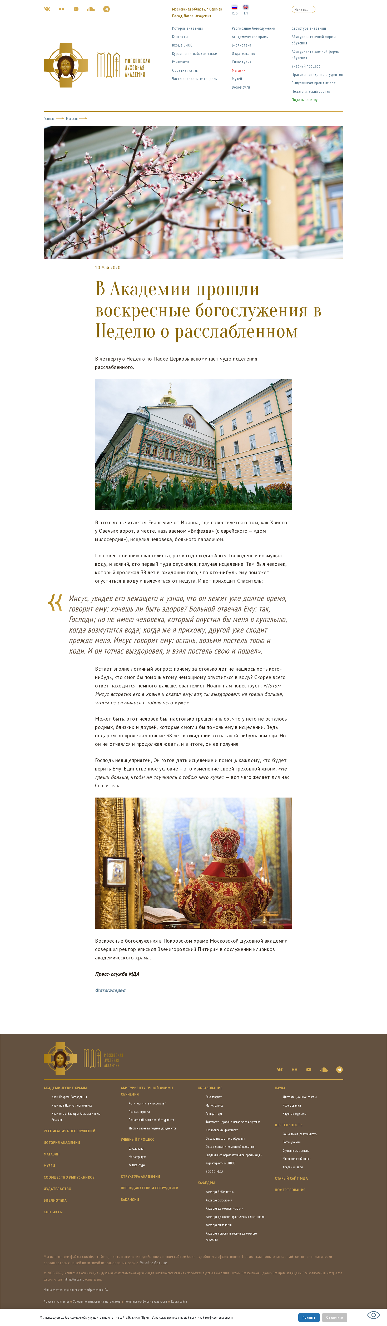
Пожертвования (290, 1190)
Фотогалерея (110, 990)
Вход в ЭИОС (182, 45)
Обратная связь (185, 70)
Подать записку (304, 99)
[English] (246, 6)
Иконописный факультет (222, 1130)
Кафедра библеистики (220, 1192)
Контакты (180, 36)
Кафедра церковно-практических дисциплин (235, 1217)
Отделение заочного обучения (225, 1138)
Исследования (292, 1105)
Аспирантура (137, 1165)
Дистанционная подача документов (153, 1128)
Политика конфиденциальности (146, 1301)
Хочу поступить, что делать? (147, 1103)
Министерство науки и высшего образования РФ (76, 1290)
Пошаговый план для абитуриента (151, 1120)
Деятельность (289, 1125)
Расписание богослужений (253, 28)
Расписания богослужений (69, 1131)
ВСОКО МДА (214, 1171)
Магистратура (138, 1157)
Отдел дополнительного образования (230, 1146)
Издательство (243, 53)
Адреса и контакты (56, 1301)
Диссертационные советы (300, 1097)
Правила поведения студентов (317, 74)
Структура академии (309, 28)
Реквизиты (180, 61)
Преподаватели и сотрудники (149, 1188)
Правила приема (139, 1111)
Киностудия (241, 61)
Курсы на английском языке (194, 53)
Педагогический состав (311, 91)
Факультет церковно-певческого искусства (233, 1122)
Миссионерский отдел (297, 1159)
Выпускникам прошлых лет (314, 82)
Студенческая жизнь (296, 1150)
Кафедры (206, 1183)
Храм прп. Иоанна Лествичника (72, 1105)
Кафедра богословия (219, 1200)
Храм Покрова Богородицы (69, 1097)
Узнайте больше (153, 1262)
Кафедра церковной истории (224, 1208)
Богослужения (292, 1142)
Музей (237, 78)
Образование (210, 1088)
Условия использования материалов (96, 1301)
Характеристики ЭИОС (220, 1163)
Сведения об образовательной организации (234, 1155)
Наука (280, 1088)
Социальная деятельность (300, 1134)
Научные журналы (295, 1113)
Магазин (239, 70)
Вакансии (130, 1199)
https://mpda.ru (74, 1279)
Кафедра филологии (219, 1225)
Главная (49, 118)
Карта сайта (179, 1301)
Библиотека (241, 45)
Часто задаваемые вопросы (195, 78)
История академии (187, 28)
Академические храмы (250, 36)
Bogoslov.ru (241, 87)
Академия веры (293, 1167)
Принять (309, 1317)
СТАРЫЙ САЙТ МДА (291, 1178)
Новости (72, 118)
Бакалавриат (137, 1148)
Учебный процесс (306, 66)
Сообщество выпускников (69, 1177)
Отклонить (334, 1317)
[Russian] (234, 6)
